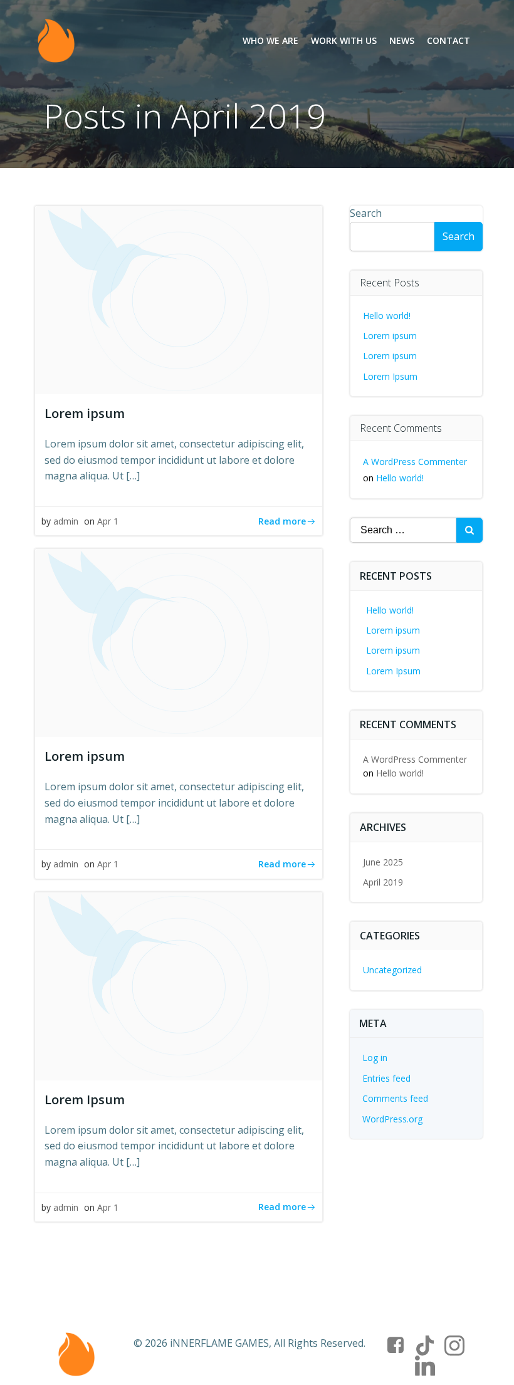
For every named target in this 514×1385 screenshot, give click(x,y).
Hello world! (387, 315)
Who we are (270, 40)
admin (65, 521)
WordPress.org (392, 1119)
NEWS (401, 40)
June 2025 (383, 862)
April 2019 (383, 882)
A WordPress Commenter (415, 462)
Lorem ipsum (390, 336)
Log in (374, 1058)
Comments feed (395, 1098)
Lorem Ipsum (390, 376)
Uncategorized (392, 970)
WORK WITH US (344, 40)
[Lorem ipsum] (178, 299)
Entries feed (386, 1078)
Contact (448, 40)
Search (366, 213)
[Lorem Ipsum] (178, 985)
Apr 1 (107, 521)
